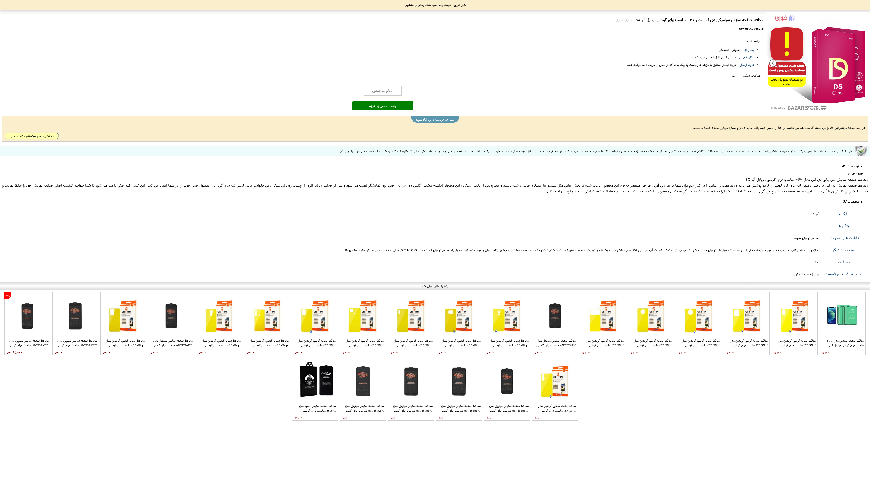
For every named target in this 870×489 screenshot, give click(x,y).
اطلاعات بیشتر (746, 75)
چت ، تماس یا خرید (382, 105)
